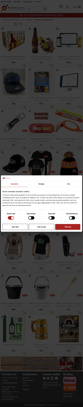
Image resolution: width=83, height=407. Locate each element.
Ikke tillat (15, 227)
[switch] (31, 218)
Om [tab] (68, 184)
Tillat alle (67, 227)
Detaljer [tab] (42, 184)
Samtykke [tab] (14, 184)
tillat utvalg (41, 227)
